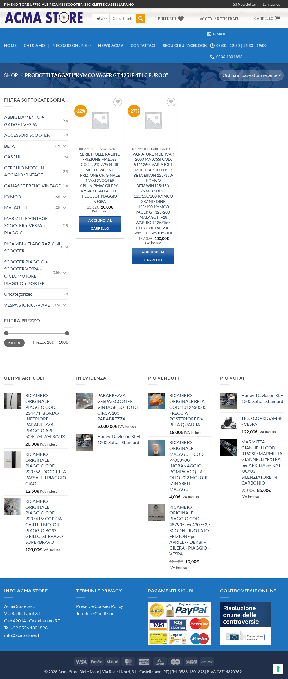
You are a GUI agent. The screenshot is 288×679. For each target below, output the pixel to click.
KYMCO (12, 196)
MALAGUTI (16, 207)
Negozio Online (70, 45)
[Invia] (140, 18)
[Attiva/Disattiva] (64, 145)
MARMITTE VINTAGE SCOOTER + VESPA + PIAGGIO (26, 225)
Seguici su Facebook (185, 45)
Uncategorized (18, 294)
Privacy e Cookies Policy (99, 606)
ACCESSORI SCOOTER (27, 135)
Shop (11, 75)
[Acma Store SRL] (44, 18)
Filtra (14, 342)
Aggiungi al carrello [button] (100, 224)
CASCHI (12, 156)
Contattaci (143, 45)
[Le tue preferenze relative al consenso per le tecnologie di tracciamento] (278, 669)
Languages (271, 4)
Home (10, 45)
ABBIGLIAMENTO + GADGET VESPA (24, 120)
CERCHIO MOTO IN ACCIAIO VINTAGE (24, 171)
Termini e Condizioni (96, 613)
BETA (9, 146)
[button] (244, 4)
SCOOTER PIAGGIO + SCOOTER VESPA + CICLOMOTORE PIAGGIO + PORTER (26, 272)
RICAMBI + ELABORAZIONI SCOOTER (32, 247)
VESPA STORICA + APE (27, 305)
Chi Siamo (34, 45)
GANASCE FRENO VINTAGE (32, 185)
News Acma (110, 45)
